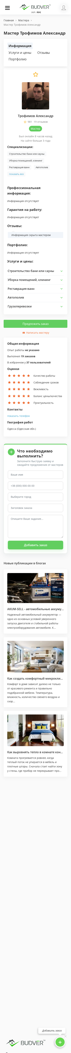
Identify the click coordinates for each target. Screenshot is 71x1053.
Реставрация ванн (19, 167)
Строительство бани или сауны (26, 153)
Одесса (11, 429)
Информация (20, 46)
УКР (33, 12)
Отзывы (43, 52)
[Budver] (35, 7)
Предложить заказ (36, 324)
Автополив (42, 167)
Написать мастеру (37, 332)
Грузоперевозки (20, 306)
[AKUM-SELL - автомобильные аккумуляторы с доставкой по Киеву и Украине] (35, 588)
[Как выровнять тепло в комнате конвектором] (35, 730)
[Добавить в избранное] (35, 76)
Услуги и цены (20, 52)
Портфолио (18, 59)
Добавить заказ (35, 545)
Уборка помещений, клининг (25, 160)
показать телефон (18, 416)
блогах (41, 563)
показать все (16, 174)
